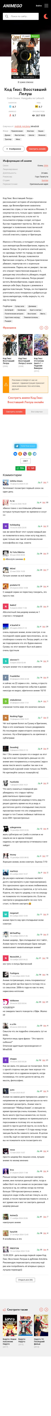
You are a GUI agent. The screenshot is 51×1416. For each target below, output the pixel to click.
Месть (42, 314)
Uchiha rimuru (16, 481)
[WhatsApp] (30, 454)
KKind (12, 568)
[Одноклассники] (20, 454)
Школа (31, 135)
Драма (7, 135)
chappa (13, 1059)
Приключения (17, 131)
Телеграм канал (28, 446)
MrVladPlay (15, 933)
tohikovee (14, 1000)
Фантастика (19, 135)
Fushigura (14, 973)
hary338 (13, 1232)
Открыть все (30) (25, 1280)
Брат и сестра (35, 310)
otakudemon (15, 700)
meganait (14, 913)
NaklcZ (13, 605)
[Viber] (25, 454)
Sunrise (45, 180)
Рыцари (8, 321)
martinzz (14, 871)
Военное (42, 135)
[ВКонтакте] (15, 454)
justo (12, 1090)
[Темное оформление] (46, 16)
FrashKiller (15, 676)
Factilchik (14, 782)
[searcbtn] (7, 16)
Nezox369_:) (15, 957)
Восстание (32, 314)
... (37, 77)
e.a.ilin (13, 1024)
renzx (12, 1150)
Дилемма (32, 306)
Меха (18, 139)
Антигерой (9, 310)
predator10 (15, 585)
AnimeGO (12, 5)
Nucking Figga (16, 716)
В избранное (15, 149)
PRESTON (14, 1248)
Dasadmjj (14, 747)
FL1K (12, 501)
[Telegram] (34, 454)
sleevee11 (14, 660)
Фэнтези (30, 131)
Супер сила (19, 306)
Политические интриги (14, 314)
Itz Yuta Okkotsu (17, 552)
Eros (12, 1170)
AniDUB (18, 126)
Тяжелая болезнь (31, 317)
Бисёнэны (22, 310)
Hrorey (13, 855)
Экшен (40, 131)
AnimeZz (14, 1215)
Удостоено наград (12, 317)
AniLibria (26, 126)
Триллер (8, 139)
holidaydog (15, 525)
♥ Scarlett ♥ (15, 625)
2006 (46, 165)
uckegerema (15, 827)
